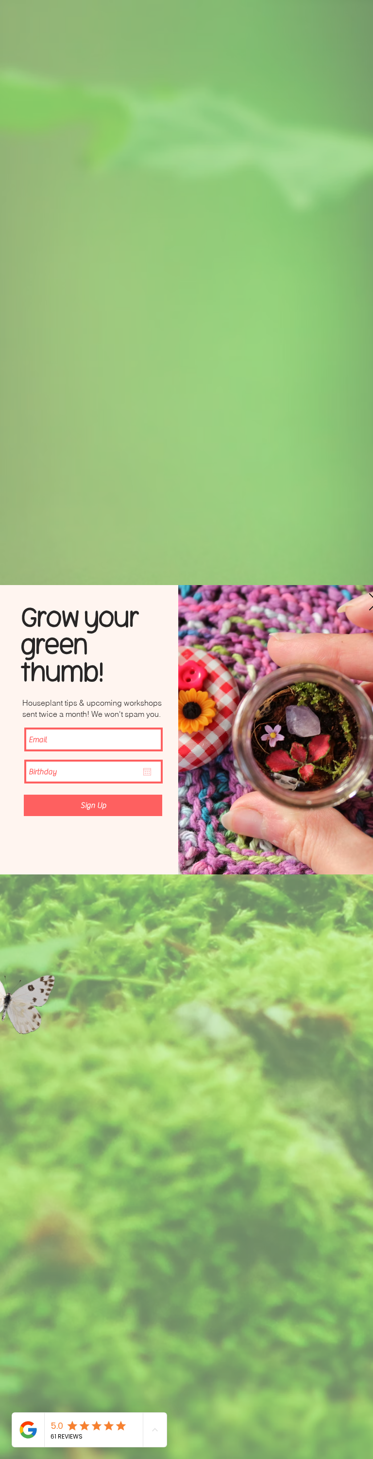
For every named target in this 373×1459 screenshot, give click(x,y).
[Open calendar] (147, 772)
